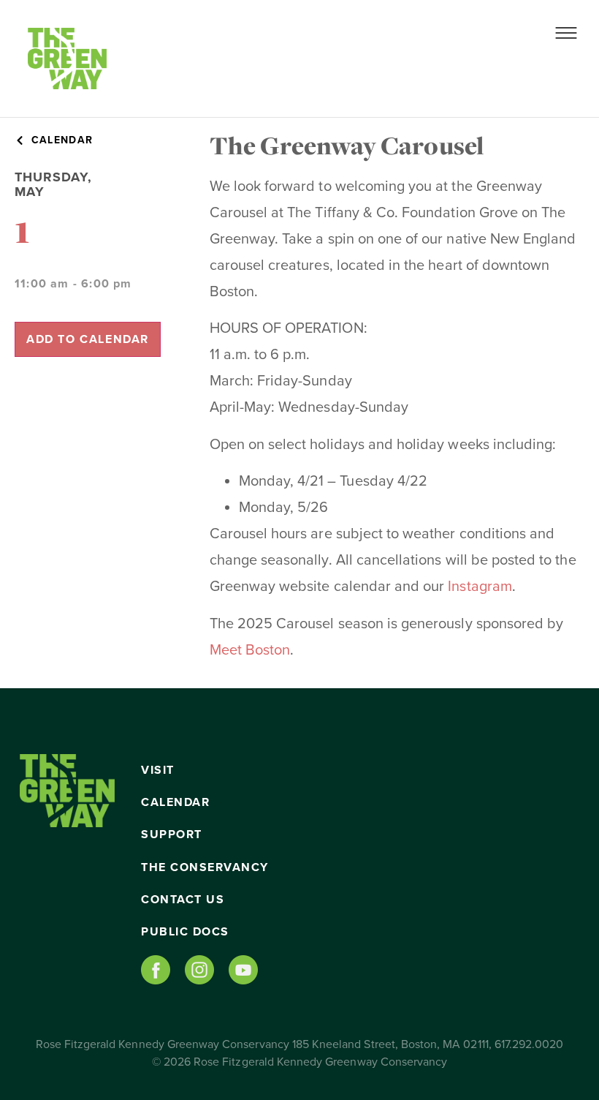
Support (171, 834)
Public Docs (185, 931)
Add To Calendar (87, 339)
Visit (158, 770)
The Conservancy (205, 867)
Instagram (479, 586)
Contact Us (182, 899)
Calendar (175, 802)
